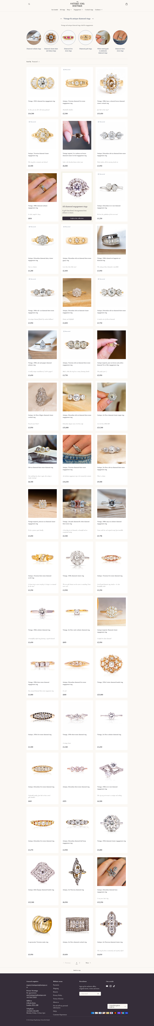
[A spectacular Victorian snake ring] (42, 924)
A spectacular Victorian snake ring (38, 942)
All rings (62, 9)
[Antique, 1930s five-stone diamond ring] (42, 716)
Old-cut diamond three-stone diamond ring (40, 467)
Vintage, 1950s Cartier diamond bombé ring (110, 682)
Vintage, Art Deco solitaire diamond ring (109, 734)
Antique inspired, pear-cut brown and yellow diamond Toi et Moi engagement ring (110, 364)
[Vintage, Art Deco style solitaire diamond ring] (77, 612)
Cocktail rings (89, 9)
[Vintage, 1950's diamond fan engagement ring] (42, 83)
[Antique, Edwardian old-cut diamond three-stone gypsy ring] (77, 240)
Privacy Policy (57, 995)
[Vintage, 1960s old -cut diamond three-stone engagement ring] (42, 292)
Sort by (28, 62)
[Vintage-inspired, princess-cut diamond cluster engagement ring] (42, 503)
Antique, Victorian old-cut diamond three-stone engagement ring (76, 364)
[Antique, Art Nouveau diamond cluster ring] (111, 924)
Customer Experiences (60, 1015)
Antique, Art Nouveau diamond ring (73, 890)
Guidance (98, 9)
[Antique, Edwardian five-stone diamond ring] (42, 768)
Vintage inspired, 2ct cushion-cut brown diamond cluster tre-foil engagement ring (75, 154)
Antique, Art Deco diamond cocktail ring (75, 942)
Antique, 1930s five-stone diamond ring (39, 734)
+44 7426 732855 (31, 997)
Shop (68, 9)
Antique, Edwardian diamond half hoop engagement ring (74, 842)
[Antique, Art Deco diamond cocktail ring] (77, 924)
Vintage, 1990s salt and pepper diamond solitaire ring (40, 364)
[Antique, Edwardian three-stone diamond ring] (77, 768)
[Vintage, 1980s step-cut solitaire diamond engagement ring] (111, 503)
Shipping (56, 988)
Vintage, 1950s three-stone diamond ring (74, 734)
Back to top (77, 970)
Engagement (77, 9)
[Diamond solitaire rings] (34, 37)
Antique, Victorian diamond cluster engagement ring (38, 154)
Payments (56, 985)
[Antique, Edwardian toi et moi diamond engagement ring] (111, 187)
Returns (55, 992)
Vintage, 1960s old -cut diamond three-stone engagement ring (41, 312)
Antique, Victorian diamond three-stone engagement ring (74, 468)
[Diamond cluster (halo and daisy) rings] (51, 37)
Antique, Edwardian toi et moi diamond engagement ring (108, 207)
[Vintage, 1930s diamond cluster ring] (77, 557)
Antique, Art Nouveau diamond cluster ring (110, 942)
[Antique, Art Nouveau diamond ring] (77, 871)
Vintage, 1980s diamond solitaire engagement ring (37, 207)
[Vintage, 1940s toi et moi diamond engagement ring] (111, 768)
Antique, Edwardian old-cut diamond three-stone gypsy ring (77, 259)
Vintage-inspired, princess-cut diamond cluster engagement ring (41, 523)
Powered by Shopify (45, 1020)
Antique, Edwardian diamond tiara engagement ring (107, 891)
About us (56, 1002)
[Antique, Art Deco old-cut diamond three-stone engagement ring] (111, 449)
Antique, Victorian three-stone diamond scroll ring (39, 577)
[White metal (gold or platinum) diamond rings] (103, 37)
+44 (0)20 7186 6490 (32, 1011)
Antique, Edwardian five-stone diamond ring (41, 787)
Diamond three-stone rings (120, 50)
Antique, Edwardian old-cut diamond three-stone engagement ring (111, 154)
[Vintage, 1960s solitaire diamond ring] (42, 612)
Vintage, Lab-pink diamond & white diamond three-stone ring (76, 523)
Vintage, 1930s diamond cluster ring (73, 576)
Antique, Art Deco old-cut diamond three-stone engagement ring (111, 468)
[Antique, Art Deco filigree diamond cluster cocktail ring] (42, 397)
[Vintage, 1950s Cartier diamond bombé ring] (111, 664)
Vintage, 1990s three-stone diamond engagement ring (38, 683)
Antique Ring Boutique (35, 1020)
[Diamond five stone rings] (68, 37)
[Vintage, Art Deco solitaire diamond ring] (111, 716)
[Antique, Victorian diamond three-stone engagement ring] (77, 449)
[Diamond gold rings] (85, 37)
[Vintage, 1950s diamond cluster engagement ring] (111, 823)
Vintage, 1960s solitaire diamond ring (39, 630)
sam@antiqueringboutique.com (36, 995)
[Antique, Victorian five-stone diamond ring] (111, 557)
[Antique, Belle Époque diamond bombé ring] (42, 871)
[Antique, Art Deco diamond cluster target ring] (111, 397)
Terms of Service (58, 999)
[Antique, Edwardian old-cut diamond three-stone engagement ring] (111, 135)
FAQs (55, 1011)
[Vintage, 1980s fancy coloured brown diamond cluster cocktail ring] (111, 83)
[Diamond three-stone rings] (120, 37)
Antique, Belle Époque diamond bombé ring (41, 890)
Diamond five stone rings (68, 50)
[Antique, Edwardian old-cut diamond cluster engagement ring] (77, 292)
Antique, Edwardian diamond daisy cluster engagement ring (40, 259)
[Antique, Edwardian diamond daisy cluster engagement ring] (42, 240)
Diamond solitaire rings (34, 49)
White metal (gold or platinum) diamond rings (102, 51)
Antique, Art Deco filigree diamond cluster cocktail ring (40, 416)
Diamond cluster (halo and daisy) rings (51, 50)
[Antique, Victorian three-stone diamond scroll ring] (42, 557)
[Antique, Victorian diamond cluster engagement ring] (42, 135)
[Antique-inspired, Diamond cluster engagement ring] (111, 612)
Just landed (54, 9)
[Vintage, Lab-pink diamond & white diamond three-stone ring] (77, 503)
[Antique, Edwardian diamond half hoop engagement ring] (77, 823)
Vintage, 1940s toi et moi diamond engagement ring (107, 788)
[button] (126, 4)
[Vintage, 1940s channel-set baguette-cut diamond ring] (111, 240)
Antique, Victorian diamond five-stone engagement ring (74, 102)
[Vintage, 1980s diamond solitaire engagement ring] (42, 187)
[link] (67, 963)
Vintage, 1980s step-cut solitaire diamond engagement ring (109, 523)
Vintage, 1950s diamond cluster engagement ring (111, 841)
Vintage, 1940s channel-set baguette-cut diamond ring (108, 259)
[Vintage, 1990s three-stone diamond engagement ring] (42, 664)
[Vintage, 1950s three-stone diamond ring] (77, 716)
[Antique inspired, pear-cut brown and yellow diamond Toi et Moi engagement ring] (111, 344)
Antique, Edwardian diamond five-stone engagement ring (74, 683)
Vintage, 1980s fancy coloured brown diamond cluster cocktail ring (111, 102)
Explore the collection (76, 218)
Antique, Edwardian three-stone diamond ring (76, 787)
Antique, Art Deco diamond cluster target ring (110, 415)
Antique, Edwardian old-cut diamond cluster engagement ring (76, 312)
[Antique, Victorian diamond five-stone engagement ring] (77, 83)
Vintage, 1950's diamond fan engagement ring (41, 101)
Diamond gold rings (85, 49)
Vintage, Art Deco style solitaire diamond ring (76, 630)
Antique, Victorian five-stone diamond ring (109, 576)
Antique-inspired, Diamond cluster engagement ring (107, 631)
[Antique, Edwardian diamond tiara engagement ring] (111, 871)
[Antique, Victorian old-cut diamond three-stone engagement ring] (77, 344)
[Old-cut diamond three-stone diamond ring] (42, 449)
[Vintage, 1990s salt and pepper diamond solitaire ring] (42, 344)
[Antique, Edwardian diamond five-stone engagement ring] (77, 664)
